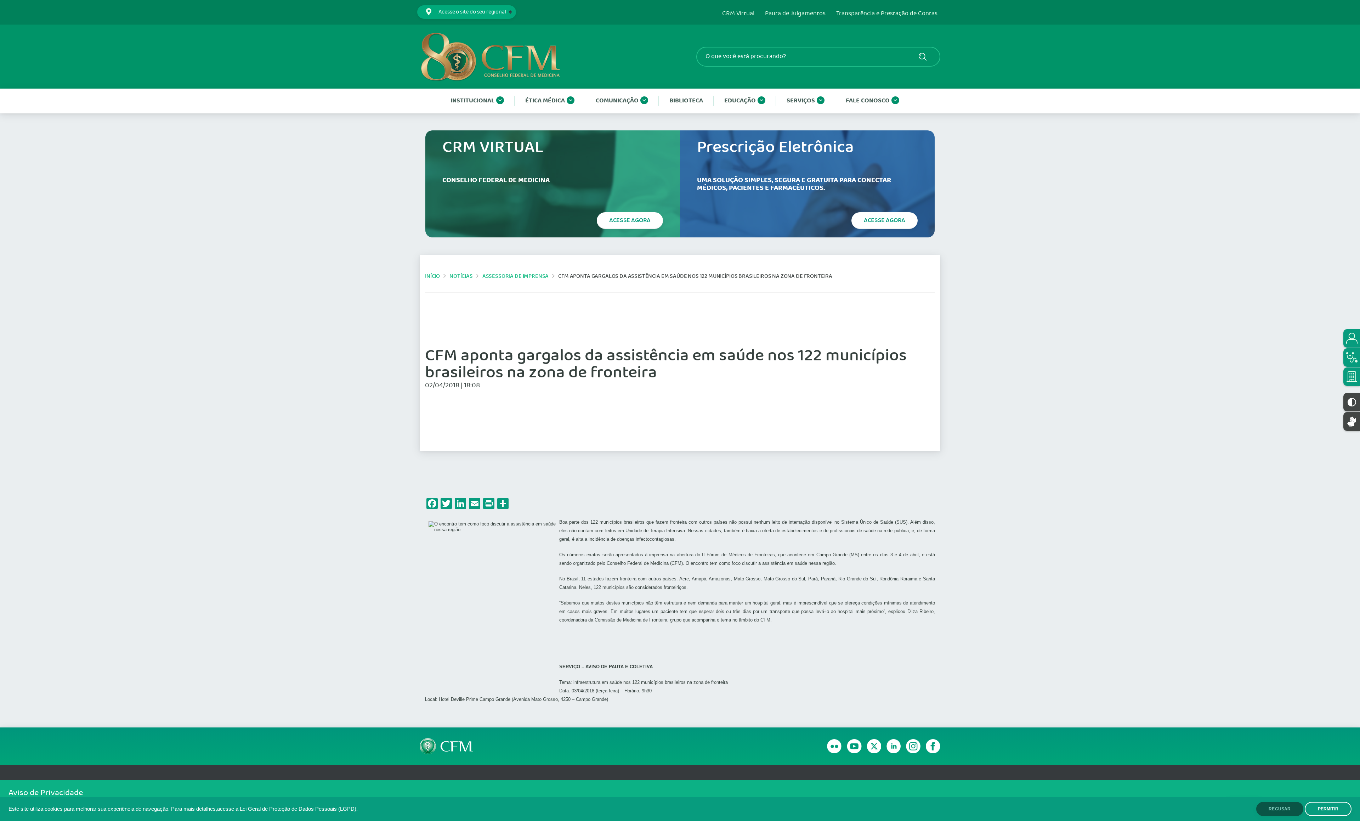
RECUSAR (1280, 808)
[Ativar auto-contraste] (1351, 402)
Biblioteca (686, 101)
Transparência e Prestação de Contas (886, 14)
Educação (740, 101)
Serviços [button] (801, 101)
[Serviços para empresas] (1351, 376)
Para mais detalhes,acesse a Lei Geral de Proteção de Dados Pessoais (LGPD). (264, 809)
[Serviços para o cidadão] (1351, 338)
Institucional (472, 101)
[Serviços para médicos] (1351, 357)
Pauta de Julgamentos (795, 14)
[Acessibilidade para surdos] (1351, 421)
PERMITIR (1328, 808)
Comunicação (617, 101)
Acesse (630, 220)
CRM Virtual (738, 14)
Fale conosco (868, 101)
